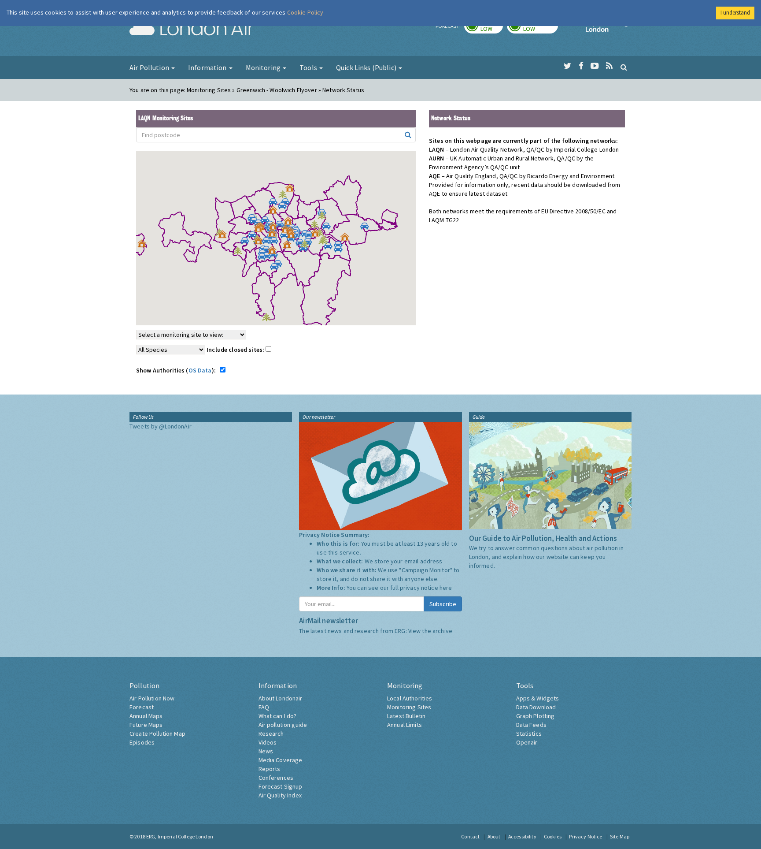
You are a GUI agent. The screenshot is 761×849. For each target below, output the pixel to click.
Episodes (142, 742)
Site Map (619, 836)
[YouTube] (594, 66)
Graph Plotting (535, 716)
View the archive (430, 631)
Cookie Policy (305, 12)
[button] (292, 190)
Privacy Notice (585, 836)
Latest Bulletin (406, 716)
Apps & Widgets (537, 698)
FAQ (264, 707)
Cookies (553, 836)
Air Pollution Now (151, 698)
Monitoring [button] (264, 67)
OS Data (200, 370)
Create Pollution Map (157, 733)
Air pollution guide (283, 725)
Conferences (276, 778)
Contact (470, 836)
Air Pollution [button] (149, 67)
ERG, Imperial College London (179, 836)
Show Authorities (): (177, 370)
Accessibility (522, 836)
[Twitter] (567, 66)
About (494, 836)
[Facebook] (581, 66)
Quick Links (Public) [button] (367, 67)
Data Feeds (531, 725)
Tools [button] (308, 67)
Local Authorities (409, 698)
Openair (527, 742)
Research (271, 733)
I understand (735, 12)
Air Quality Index (280, 795)
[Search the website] (624, 67)
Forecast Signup (281, 786)
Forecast (141, 707)
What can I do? (278, 716)
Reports (270, 769)
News (266, 751)
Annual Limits (404, 725)
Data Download (536, 707)
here (446, 588)
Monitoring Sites (409, 707)
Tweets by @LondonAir (160, 426)
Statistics (529, 733)
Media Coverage (281, 760)
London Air (191, 29)
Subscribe (442, 604)
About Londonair (281, 698)
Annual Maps (146, 716)
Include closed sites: (236, 350)
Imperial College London (609, 29)
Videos (268, 742)
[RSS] (609, 66)
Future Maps (146, 725)
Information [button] (208, 67)
